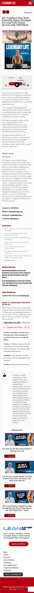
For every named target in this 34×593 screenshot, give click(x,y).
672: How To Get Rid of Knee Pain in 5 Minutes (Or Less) (17, 450)
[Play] (17, 85)
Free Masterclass (10, 565)
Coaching (7, 563)
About (5, 555)
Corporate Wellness (11, 568)
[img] (6, 85)
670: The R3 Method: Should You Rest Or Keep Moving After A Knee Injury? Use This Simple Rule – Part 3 (17, 508)
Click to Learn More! (18, 544)
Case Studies (8, 560)
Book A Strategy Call (13, 574)
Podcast (6, 557)
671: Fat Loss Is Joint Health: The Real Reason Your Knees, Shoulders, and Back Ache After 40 (17, 478)
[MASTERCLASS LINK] (12, 323)
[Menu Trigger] (30, 3)
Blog (5, 552)
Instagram (25, 295)
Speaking (7, 570)
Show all (28, 12)
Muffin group (20, 589)
